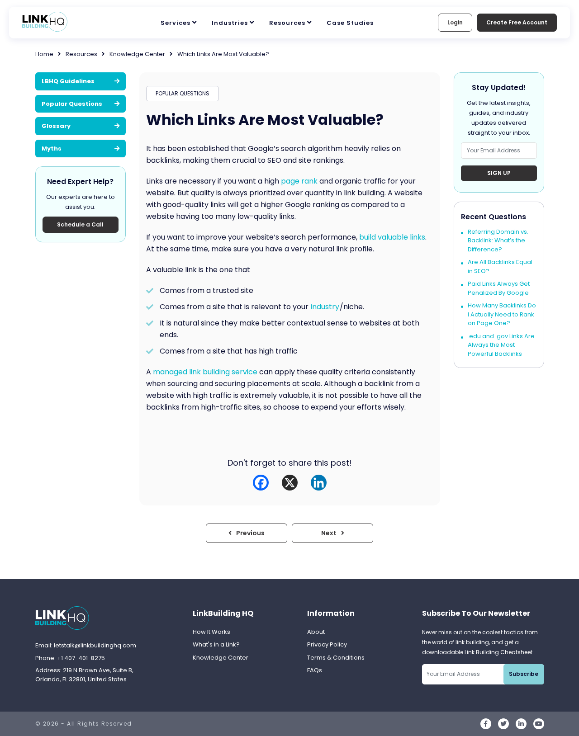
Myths (52, 148)
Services (175, 23)
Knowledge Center (137, 54)
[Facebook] (261, 483)
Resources (287, 23)
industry (325, 307)
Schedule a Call (80, 224)
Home (44, 54)
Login (455, 22)
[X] (290, 483)
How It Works (211, 631)
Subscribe (523, 674)
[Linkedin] (319, 483)
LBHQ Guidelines (68, 81)
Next (329, 533)
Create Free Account (516, 22)
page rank (299, 181)
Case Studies (350, 23)
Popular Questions (72, 103)
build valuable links (392, 237)
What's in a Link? (216, 644)
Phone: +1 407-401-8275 (70, 658)
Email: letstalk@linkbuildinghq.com (85, 645)
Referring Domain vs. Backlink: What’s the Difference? (498, 240)
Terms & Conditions (336, 657)
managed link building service (205, 372)
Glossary (56, 126)
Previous (250, 533)
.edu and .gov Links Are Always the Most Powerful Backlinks (501, 345)
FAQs (314, 670)
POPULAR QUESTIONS (182, 93)
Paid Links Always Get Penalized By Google (499, 288)
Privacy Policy (327, 644)
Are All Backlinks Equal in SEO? (500, 266)
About (316, 631)
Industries (230, 23)
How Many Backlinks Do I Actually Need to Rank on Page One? (502, 314)
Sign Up (499, 173)
